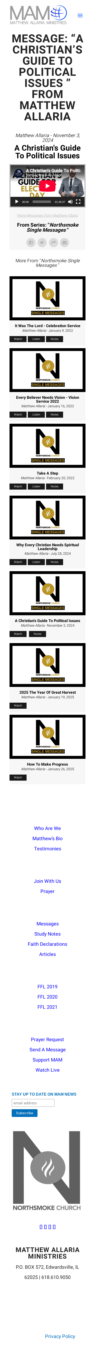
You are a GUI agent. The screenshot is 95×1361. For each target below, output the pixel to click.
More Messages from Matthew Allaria (47, 215)
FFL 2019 (47, 986)
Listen (36, 339)
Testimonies (47, 848)
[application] (47, 186)
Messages (48, 923)
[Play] (16, 201)
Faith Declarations (47, 944)
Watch (18, 339)
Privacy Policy (60, 1336)
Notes (54, 339)
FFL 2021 (47, 1007)
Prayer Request (47, 1039)
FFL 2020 (47, 996)
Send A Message (47, 1049)
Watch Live (48, 1070)
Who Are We (47, 828)
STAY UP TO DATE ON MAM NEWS (44, 1094)
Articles (47, 954)
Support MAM (47, 1059)
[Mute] (70, 201)
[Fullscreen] (78, 201)
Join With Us (47, 881)
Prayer (47, 891)
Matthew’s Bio (47, 838)
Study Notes (47, 934)
